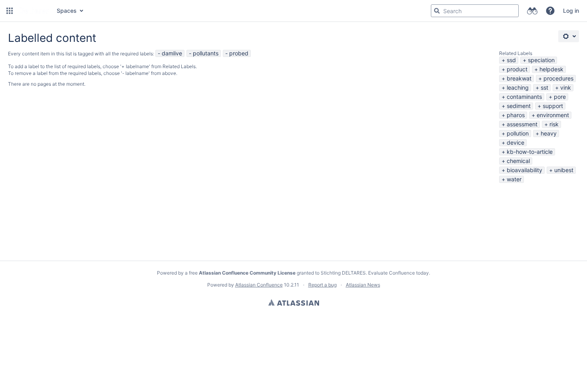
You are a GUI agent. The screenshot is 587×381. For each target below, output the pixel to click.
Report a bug (322, 285)
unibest (563, 170)
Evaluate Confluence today (398, 273)
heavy (549, 133)
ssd (511, 60)
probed (238, 53)
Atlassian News (363, 285)
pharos (516, 115)
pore (560, 96)
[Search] (437, 11)
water (514, 179)
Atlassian (293, 302)
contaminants (524, 96)
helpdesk (551, 69)
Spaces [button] (67, 10)
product (517, 69)
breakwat (519, 78)
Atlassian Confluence (259, 285)
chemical (518, 160)
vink (565, 87)
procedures (558, 78)
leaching (518, 87)
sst (544, 87)
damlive (172, 53)
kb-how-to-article (530, 151)
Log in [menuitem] (571, 10)
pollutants (205, 53)
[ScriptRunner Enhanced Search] (532, 10)
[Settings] (568, 36)
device (515, 142)
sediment (519, 105)
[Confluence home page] (34, 10)
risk (554, 124)
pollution (518, 133)
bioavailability (524, 170)
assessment (522, 124)
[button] (9, 11)
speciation (541, 60)
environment (553, 115)
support (553, 105)
